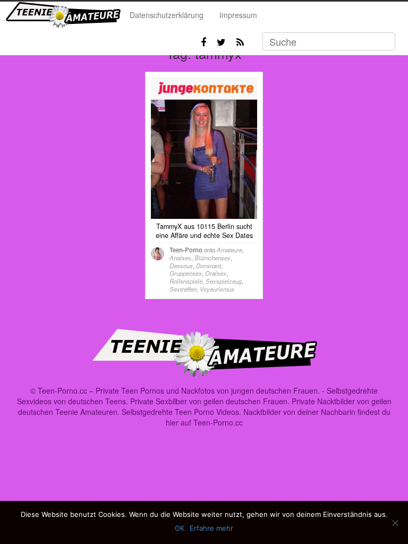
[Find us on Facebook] (203, 42)
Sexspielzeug (224, 281)
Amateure (229, 249)
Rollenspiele (185, 281)
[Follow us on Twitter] (221, 42)
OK (179, 528)
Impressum (238, 15)
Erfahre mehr (211, 528)
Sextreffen (183, 289)
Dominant (208, 265)
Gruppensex (185, 273)
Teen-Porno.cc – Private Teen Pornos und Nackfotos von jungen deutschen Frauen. (179, 390)
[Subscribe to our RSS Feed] (240, 42)
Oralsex (215, 273)
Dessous (181, 265)
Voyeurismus (217, 289)
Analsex (180, 257)
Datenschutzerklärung (166, 15)
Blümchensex (212, 257)
